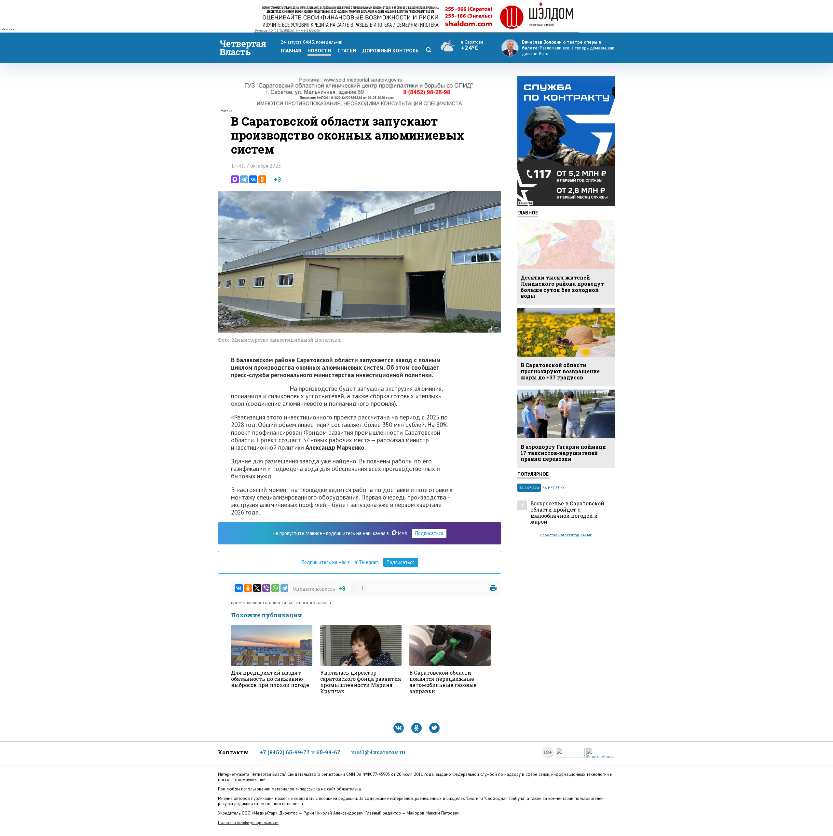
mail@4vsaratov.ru (378, 752)
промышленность (249, 602)
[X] (257, 588)
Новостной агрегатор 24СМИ (566, 534)
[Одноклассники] (262, 179)
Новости (319, 50)
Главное (527, 212)
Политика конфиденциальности (248, 822)
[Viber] (266, 588)
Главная (291, 50)
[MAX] (235, 179)
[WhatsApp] (275, 588)
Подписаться (429, 533)
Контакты (233, 752)
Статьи (346, 50)
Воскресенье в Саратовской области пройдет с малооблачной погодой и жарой (567, 512)
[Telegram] (244, 179)
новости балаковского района (300, 602)
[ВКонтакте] (253, 179)
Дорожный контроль (390, 50)
